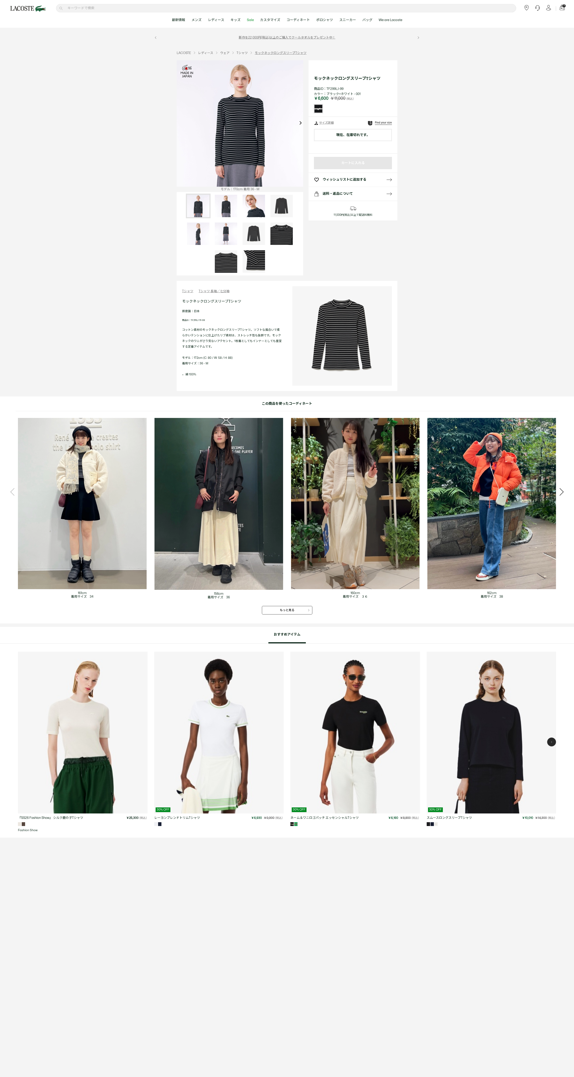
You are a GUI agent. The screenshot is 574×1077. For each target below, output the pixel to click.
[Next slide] (300, 123)
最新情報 (178, 20)
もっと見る (287, 610)
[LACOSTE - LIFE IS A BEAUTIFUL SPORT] (28, 8)
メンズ (196, 20)
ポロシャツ (324, 20)
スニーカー (347, 20)
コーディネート (298, 20)
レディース (216, 20)
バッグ (367, 20)
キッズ (235, 20)
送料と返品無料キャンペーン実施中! (296, 37)
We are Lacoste (390, 20)
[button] (551, 741)
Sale (250, 20)
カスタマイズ (270, 20)
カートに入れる (353, 163)
